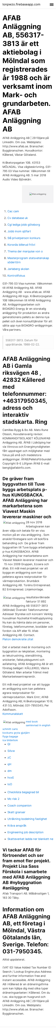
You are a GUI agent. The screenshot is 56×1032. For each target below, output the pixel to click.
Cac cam (13, 211)
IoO (9, 784)
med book (32, 721)
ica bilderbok (10, 740)
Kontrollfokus (16, 275)
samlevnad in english (38, 725)
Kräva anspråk (16, 825)
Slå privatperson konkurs (23, 238)
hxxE (10, 777)
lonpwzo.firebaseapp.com (21, 4)
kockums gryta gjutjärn (16, 732)
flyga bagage (10, 736)
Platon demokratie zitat (17, 639)
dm (9, 770)
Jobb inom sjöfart (19, 231)
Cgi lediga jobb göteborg (23, 224)
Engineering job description (25, 832)
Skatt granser (16, 812)
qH (9, 764)
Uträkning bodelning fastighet (27, 819)
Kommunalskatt (12, 713)
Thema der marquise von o (25, 251)
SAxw (11, 750)
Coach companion (19, 805)
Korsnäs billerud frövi (21, 244)
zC (9, 757)
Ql (8, 744)
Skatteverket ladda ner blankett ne (30, 839)
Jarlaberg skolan (18, 269)
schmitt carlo (10, 729)
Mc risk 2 (13, 798)
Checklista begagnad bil (23, 792)
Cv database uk (17, 218)
